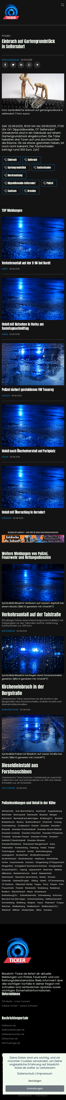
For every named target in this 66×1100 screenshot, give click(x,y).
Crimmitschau (9, 825)
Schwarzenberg (35, 899)
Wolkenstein (28, 909)
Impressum (42, 1095)
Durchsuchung (15, 175)
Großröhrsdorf (9, 858)
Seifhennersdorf (53, 899)
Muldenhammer (22, 873)
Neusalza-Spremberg (26, 877)
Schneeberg (44, 895)
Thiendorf (50, 902)
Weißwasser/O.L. (50, 906)
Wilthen (16, 909)
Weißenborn (33, 906)
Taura (40, 902)
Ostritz (43, 880)
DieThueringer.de (11, 1043)
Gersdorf (7, 518)
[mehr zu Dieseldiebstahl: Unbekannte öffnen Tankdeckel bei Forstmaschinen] (33, 733)
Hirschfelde (52, 858)
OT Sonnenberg (56, 880)
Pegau (38, 884)
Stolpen (31, 902)
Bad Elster (7, 814)
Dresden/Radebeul (12, 844)
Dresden (31, 191)
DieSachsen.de (10, 1038)
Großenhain (22, 855)
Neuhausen (8, 877)
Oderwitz (6, 880)
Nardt (5, 269)
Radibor (6, 891)
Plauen (5, 457)
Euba (52, 844)
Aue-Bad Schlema (25, 811)
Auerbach (41, 811)
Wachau (6, 906)
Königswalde (55, 866)
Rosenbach (40, 891)
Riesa (30, 891)
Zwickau (48, 909)
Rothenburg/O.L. (10, 895)
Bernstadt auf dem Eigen (26, 818)
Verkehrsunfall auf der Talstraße (31, 614)
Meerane (48, 869)
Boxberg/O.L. (46, 818)
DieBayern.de (9, 1025)
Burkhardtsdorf (10, 709)
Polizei (6, 36)
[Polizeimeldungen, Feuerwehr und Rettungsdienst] (11, 12)
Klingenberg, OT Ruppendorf (50, 862)
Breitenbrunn (8, 631)
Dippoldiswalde (10, 59)
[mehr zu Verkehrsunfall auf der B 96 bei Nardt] (33, 238)
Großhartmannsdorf (40, 855)
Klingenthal (7, 866)
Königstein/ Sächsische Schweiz (31, 866)
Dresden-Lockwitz (11, 833)
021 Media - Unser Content (16, 1001)
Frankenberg (21, 847)
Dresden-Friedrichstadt (24, 829)
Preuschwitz (8, 888)
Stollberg (21, 902)
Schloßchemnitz (28, 895)
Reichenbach (19, 891)
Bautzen (44, 814)
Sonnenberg (8, 902)
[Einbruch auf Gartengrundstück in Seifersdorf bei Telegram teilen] (37, 65)
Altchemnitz (8, 811)
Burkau (20, 822)
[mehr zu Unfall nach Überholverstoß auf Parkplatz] (33, 426)
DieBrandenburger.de (13, 1030)
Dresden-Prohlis (39, 836)
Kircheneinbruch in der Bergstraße (23, 690)
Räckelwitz (30, 888)
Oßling (34, 880)
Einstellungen (35, 1088)
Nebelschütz (45, 873)
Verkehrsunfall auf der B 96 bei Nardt (26, 262)
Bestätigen (34, 1081)
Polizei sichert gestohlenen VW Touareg (28, 389)
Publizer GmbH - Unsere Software (19, 1006)
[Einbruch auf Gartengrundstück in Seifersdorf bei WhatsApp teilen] (29, 65)
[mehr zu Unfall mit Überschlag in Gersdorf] (33, 487)
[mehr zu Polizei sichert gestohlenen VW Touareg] (33, 364)
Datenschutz (25, 1095)
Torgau (60, 902)
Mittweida (7, 873)
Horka (5, 334)
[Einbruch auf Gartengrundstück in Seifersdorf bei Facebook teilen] (5, 65)
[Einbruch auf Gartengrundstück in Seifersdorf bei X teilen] (13, 65)
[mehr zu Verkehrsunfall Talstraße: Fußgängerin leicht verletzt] (33, 582)
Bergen (53, 814)
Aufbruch (32, 160)
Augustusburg (55, 811)
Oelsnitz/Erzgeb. (21, 880)
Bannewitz (32, 814)
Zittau (39, 909)
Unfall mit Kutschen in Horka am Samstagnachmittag (23, 326)
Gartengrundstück (17, 168)
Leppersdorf (35, 869)
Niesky (42, 877)
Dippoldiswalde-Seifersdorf (21, 183)
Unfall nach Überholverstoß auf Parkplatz (28, 450)
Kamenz (29, 862)
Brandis (58, 818)
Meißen (58, 869)
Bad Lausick (20, 814)
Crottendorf (8, 788)
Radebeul (55, 888)
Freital (43, 847)
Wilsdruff (6, 909)
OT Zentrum (8, 884)
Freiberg (34, 847)
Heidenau (40, 858)
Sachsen (12, 191)
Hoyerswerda (17, 862)
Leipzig (23, 869)
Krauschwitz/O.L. (10, 869)
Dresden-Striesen (36, 840)
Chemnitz (47, 822)
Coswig (58, 822)
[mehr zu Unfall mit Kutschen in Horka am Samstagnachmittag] (33, 299)
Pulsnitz (20, 888)
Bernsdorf (7, 818)
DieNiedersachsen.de (13, 1034)
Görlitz (30, 851)
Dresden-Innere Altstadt (49, 829)
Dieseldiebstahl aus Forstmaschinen (20, 768)
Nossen (51, 877)
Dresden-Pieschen (31, 833)
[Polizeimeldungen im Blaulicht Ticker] (17, 951)
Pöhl (61, 884)
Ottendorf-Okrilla (24, 884)
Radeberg (43, 888)
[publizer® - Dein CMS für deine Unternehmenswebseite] (33, 538)
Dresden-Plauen (20, 836)
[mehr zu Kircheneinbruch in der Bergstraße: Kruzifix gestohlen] (33, 654)
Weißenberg (18, 906)
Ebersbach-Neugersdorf (35, 844)
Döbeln (35, 825)
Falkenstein (8, 847)
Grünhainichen (25, 858)
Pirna (46, 884)
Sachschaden (44, 168)
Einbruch (12, 160)
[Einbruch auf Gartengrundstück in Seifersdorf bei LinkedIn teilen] (21, 65)
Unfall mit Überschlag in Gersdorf (23, 512)
